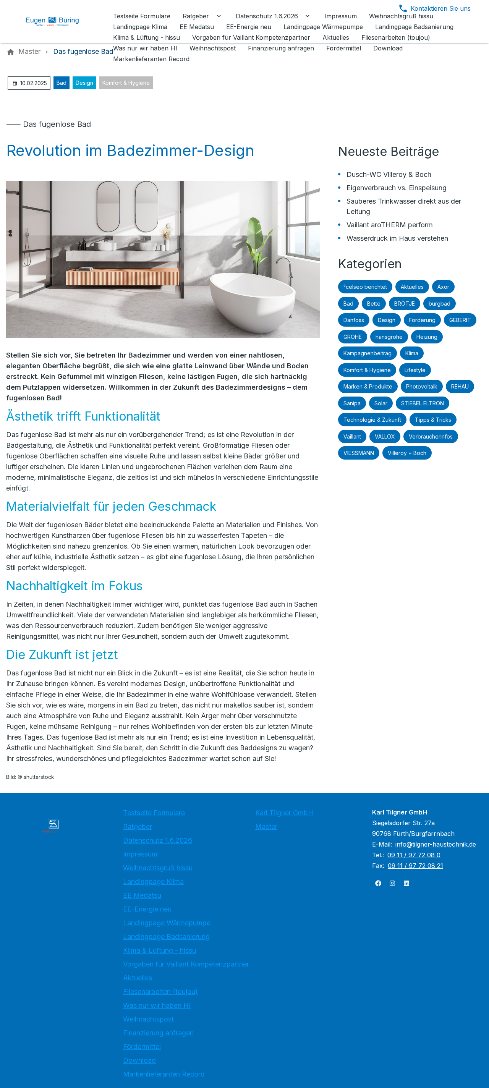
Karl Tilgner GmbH (284, 813)
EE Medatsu (142, 895)
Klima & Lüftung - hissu (159, 950)
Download (139, 1060)
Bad (61, 82)
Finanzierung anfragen (158, 1033)
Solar (380, 403)
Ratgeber (137, 826)
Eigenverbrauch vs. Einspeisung (397, 188)
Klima (411, 353)
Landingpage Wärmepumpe (166, 923)
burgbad (439, 303)
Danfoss (353, 320)
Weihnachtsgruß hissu (158, 868)
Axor (443, 286)
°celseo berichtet (365, 286)
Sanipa (352, 403)
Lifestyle (415, 370)
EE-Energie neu (147, 909)
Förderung (422, 320)
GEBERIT (460, 320)
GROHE (352, 337)
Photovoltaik (421, 386)
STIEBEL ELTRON (422, 403)
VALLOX (385, 436)
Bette (374, 303)
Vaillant (352, 436)
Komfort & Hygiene (126, 82)
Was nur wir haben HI (157, 1005)
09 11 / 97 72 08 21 (415, 865)
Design (84, 82)
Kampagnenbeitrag (367, 353)
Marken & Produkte (367, 386)
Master (266, 826)
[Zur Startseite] (58, 21)
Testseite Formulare (154, 813)
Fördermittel (142, 1047)
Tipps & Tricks (433, 419)
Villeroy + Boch (407, 453)
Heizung (426, 337)
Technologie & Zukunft (372, 419)
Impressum (140, 854)
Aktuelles (412, 286)
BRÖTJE (404, 303)
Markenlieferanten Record (164, 1074)
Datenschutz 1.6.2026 (157, 840)
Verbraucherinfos (431, 436)
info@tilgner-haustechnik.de (435, 844)
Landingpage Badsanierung (166, 937)
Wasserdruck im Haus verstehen (397, 238)
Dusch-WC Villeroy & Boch (389, 174)
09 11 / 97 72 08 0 (413, 855)
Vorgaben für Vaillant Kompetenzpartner (186, 964)
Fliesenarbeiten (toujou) (160, 992)
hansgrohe (389, 337)
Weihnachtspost (148, 1019)
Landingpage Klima (153, 882)
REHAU (460, 386)
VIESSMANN (358, 453)
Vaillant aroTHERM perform (390, 225)
